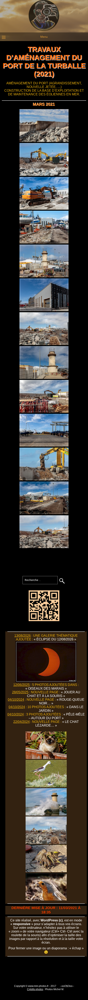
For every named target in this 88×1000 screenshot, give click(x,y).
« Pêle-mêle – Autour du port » (57, 716)
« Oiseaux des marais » (46, 688)
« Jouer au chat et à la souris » (53, 694)
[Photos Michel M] (44, 29)
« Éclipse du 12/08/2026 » (55, 639)
